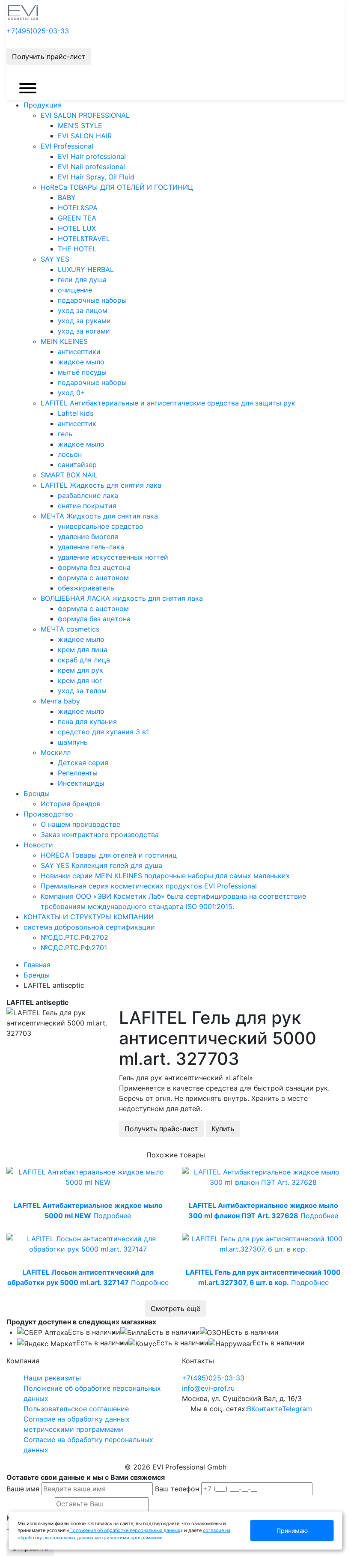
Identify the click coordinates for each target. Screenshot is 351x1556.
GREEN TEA (77, 218)
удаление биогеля (88, 536)
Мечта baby (60, 701)
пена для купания (87, 721)
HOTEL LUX (77, 228)
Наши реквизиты (52, 1378)
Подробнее (112, 1215)
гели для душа (82, 279)
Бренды (37, 793)
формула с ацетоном (93, 577)
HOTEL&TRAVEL (84, 238)
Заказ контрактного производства (100, 834)
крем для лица (82, 649)
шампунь (73, 742)
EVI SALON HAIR (85, 135)
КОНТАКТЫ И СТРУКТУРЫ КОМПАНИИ (89, 916)
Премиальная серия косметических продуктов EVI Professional (149, 886)
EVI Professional (67, 146)
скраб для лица (84, 660)
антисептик (77, 423)
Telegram (297, 1408)
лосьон (70, 454)
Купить (223, 1128)
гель (65, 433)
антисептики (79, 351)
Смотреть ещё (175, 1308)
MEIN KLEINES (64, 341)
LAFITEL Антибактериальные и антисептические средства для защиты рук (168, 403)
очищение (75, 290)
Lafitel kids (75, 413)
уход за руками (84, 320)
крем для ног (80, 680)
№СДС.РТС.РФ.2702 (74, 937)
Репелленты (78, 773)
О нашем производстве (80, 824)
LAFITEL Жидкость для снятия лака (101, 485)
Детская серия (83, 762)
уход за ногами (84, 331)
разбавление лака (88, 495)
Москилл (56, 752)
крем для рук (80, 670)
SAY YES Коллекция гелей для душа (101, 865)
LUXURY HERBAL (86, 269)
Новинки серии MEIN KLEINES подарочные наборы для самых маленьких (165, 875)
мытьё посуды (82, 372)
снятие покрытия (87, 505)
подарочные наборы (92, 300)
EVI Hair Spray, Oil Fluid (96, 177)
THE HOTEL (77, 248)
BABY (67, 197)
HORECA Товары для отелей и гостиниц (109, 855)
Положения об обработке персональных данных (124, 1530)
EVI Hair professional (92, 156)
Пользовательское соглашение (76, 1408)
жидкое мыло (81, 362)
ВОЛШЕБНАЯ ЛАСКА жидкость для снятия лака (122, 598)
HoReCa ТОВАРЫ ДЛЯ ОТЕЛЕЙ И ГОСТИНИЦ (117, 187)
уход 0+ (71, 392)
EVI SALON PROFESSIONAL (85, 115)
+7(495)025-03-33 (37, 31)
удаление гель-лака (91, 547)
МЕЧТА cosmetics (70, 629)
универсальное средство (100, 526)
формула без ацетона (94, 567)
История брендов (71, 803)
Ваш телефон (177, 1488)
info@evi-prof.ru (208, 1388)
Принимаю (292, 1530)
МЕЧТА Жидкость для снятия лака (99, 516)
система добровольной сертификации (89, 927)
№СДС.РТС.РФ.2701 (74, 947)
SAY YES (55, 259)
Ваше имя (22, 1488)
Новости (38, 845)
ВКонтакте (264, 1408)
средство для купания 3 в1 (103, 731)
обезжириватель (86, 588)
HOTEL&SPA (78, 207)
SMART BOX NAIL (69, 475)
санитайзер (77, 464)
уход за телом (82, 690)
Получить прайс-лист (49, 56)
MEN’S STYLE (80, 125)
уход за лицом (82, 310)
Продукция (43, 105)
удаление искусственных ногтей (113, 557)
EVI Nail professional (91, 166)
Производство (48, 814)
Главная (37, 964)
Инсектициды (81, 783)
